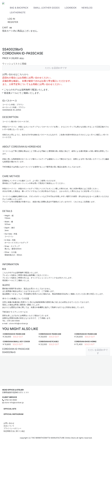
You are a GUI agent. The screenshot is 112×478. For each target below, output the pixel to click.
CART (7, 27)
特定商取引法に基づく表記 (14, 431)
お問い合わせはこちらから (15, 74)
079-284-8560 (13, 321)
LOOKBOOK (70, 7)
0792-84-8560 (10, 400)
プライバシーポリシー (12, 428)
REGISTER (13, 22)
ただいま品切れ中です (56, 67)
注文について (9, 426)
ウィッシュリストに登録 (14, 63)
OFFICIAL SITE (10, 409)
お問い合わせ (9, 423)
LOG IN (11, 18)
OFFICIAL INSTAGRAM (13, 414)
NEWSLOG (87, 7)
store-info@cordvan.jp (18, 323)
